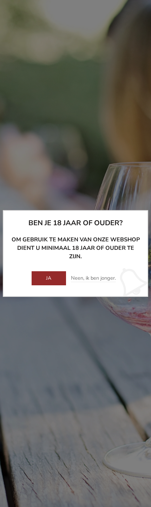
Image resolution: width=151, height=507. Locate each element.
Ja (49, 278)
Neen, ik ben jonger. (93, 278)
